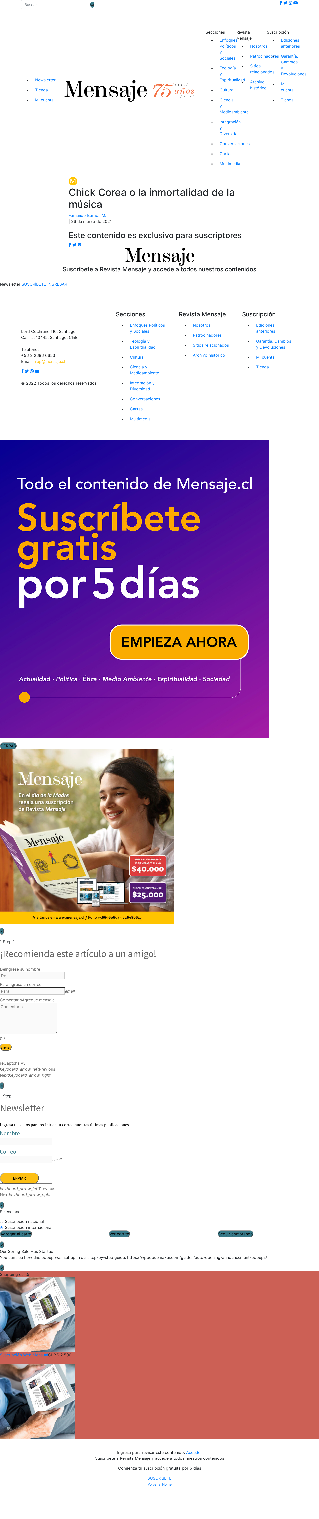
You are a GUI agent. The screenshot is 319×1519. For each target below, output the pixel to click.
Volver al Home (160, 1484)
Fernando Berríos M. (87, 215)
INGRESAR (57, 284)
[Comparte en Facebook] (70, 245)
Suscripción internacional (28, 1227)
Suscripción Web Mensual (24, 1354)
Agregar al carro (15, 1233)
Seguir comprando (235, 1233)
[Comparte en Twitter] (74, 245)
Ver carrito (119, 1233)
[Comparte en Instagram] (79, 245)
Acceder (194, 1452)
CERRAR (8, 745)
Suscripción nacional (24, 1221)
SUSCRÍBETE (159, 1478)
